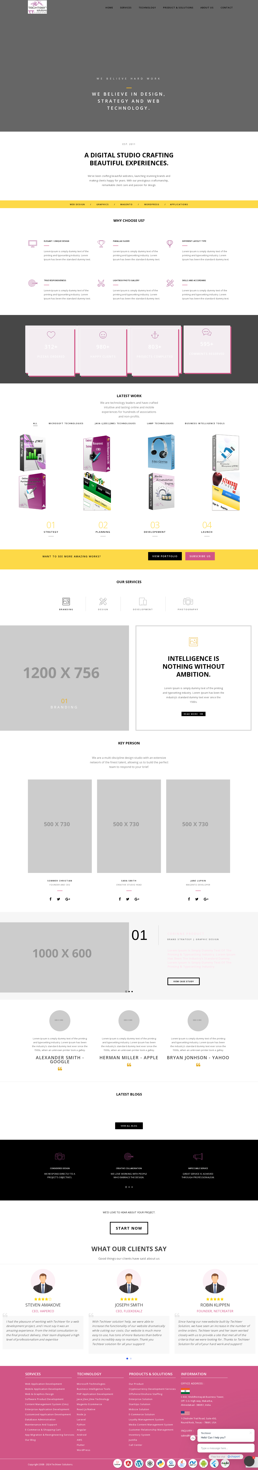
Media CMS (32, 455)
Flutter (81, 1444)
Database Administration (40, 1419)
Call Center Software (161, 455)
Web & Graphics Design (39, 1394)
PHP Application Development (95, 1394)
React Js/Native (86, 1409)
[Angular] (128, 1463)
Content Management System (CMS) (96, 455)
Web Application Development (43, 1383)
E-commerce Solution (142, 1414)
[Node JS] (225, 1463)
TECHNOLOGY (147, 7)
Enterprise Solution (141, 1399)
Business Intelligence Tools (205, 423)
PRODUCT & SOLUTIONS (178, 7)
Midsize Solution (139, 1409)
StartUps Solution (139, 1404)
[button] (127, 1358)
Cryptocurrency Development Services (152, 1389)
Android (82, 1434)
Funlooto (96, 494)
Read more (191, 714)
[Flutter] (214, 1463)
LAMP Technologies (160, 423)
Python (81, 1424)
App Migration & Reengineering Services (49, 1434)
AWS (79, 1439)
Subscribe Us (200, 556)
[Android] (204, 1463)
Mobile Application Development (45, 1389)
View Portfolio (165, 556)
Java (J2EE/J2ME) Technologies (115, 423)
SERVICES (126, 7)
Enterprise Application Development (47, 1409)
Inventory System (139, 1434)
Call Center (135, 1444)
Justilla (133, 1439)
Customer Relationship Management (225, 454)
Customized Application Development (48, 1414)
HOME (109, 7)
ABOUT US (207, 7)
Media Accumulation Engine (161, 494)
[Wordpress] (139, 1463)
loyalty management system (146, 1419)
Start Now (129, 1228)
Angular (81, 1429)
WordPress (83, 1450)
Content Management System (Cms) (46, 1404)
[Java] (182, 1463)
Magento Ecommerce (89, 1404)
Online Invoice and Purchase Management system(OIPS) (32, 493)
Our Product (136, 1383)
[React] (150, 1463)
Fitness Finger (226, 494)
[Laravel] (118, 1463)
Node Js (81, 1414)
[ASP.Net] (193, 1463)
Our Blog (30, 1439)
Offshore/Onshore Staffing (145, 1394)
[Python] (161, 1463)
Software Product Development (44, 1399)
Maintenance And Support (41, 1424)
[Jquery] (171, 1463)
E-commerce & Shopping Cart (43, 1429)
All (35, 423)
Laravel (81, 1419)
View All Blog (129, 1125)
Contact (227, 7)
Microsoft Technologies (66, 423)
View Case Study (183, 981)
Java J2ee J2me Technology (93, 1399)
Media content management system (151, 1424)
